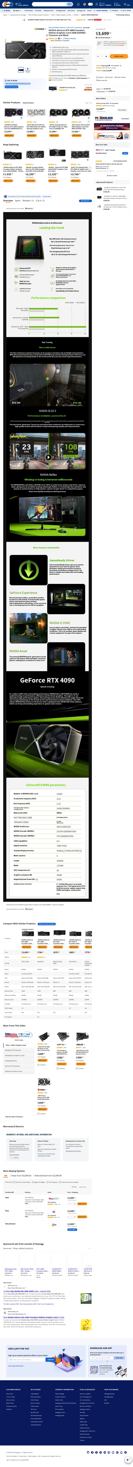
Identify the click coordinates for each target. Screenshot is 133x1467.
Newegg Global (108, 1397)
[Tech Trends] (56, 1199)
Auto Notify (72, 1230)
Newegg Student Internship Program (65, 1403)
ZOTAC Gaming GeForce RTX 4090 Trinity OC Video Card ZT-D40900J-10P (58, 126)
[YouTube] (113, 1452)
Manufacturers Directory (73, 1151)
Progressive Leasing (85, 1437)
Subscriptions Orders (37, 1422)
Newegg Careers (60, 1412)
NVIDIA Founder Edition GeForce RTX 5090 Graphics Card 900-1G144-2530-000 (35, 169)
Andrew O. (99, 171)
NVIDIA (76, 15)
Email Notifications (36, 1418)
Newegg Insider (59, 1415)
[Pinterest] (109, 1452)
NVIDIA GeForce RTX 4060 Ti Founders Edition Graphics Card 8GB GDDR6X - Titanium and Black (91, 942)
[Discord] (121, 1452)
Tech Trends (25, 961)
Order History (35, 1400)
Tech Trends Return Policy (46, 1155)
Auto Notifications (36, 1425)
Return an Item (10, 1400)
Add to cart (118, 56)
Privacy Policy (22, 1456)
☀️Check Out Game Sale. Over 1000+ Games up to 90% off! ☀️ (68, 75)
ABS (105, 1400)
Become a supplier (85, 1394)
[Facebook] (92, 1452)
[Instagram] (100, 1452)
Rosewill (106, 1403)
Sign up (51, 1360)
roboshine (40, 961)
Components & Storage (18, 15)
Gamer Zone (59, 1406)
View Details (122, 110)
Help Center (9, 1394)
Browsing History (36, 1397)
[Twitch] (117, 1452)
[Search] (69, 4)
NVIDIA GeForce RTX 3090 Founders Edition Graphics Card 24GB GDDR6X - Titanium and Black (14, 169)
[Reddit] (47, 39)
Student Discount (85, 1428)
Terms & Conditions (12, 1456)
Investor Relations (60, 1397)
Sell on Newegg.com (86, 1397)
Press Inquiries (59, 1409)
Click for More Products (13, 1117)
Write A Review (112, 175)
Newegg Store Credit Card (87, 1431)
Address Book (35, 1406)
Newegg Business (109, 1394)
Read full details (14, 1155)
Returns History (35, 1403)
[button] (22, 4)
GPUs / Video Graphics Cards (61, 15)
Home (5, 15)
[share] (47, 35)
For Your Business (85, 1400)
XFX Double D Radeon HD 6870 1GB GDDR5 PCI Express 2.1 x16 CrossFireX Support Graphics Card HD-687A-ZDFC (63, 1052)
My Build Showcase (36, 1415)
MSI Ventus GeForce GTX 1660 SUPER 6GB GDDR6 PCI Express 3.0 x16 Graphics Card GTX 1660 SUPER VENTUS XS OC (44, 1097)
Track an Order (10, 1397)
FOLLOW (125, 153)
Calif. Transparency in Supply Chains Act (49, 1456)
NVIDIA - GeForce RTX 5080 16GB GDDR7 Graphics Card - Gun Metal (58, 169)
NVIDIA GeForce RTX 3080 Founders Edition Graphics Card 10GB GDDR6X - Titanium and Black (43, 942)
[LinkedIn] (105, 1452)
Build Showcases (84, 1434)
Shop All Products (28, 103)
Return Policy (10, 1403)
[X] (96, 1452)
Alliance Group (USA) (57, 962)
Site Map (82, 1412)
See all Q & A (85, 201)
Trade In (82, 1440)
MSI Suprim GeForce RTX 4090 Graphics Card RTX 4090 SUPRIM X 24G (81, 126)
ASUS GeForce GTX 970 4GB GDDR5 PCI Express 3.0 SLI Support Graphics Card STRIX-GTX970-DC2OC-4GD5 (82, 1052)
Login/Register (35, 1394)
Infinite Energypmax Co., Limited (90, 963)
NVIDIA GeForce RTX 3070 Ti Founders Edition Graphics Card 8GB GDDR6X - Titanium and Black (75, 942)
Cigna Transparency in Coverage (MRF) (17, 1460)
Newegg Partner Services (87, 1403)
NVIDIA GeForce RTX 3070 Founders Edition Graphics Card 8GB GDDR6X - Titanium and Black (59, 942)
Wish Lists (33, 1409)
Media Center (59, 1400)
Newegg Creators (85, 1409)
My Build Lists (35, 1412)
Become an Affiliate (85, 1406)
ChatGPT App (83, 1425)
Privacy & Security (11, 1406)
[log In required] (48, 1033)
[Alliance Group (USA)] (56, 1212)
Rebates (82, 1418)
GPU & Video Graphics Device (38, 15)
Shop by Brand (84, 1415)
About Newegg (59, 1394)
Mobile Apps (83, 1422)
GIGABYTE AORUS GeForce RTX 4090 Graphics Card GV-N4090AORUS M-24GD (13, 126)
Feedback (30, 208)
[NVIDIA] (40, 29)
